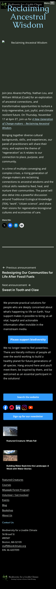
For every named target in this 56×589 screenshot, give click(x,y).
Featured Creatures (12, 479)
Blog (4, 505)
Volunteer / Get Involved (15, 495)
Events (5, 500)
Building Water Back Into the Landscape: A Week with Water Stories (27, 467)
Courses (6, 484)
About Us (7, 515)
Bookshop (7, 510)
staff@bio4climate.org (14, 546)
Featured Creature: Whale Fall (21, 441)
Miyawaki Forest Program (16, 489)
